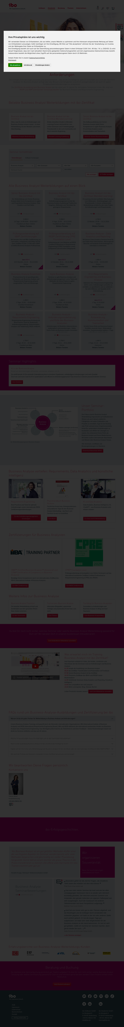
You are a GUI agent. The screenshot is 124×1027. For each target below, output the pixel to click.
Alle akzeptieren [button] (15, 65)
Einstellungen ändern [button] (42, 65)
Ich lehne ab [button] (28, 65)
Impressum (12, 60)
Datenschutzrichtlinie (37, 58)
